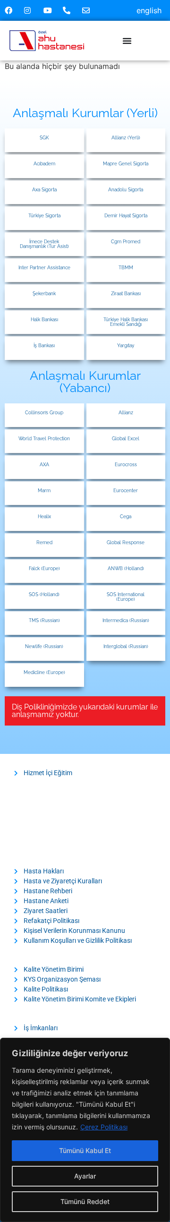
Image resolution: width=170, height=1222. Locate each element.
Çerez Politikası (104, 1127)
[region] (85, 1130)
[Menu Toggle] (127, 40)
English (149, 10)
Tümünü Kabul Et (85, 1150)
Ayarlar (85, 1176)
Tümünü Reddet (85, 1201)
